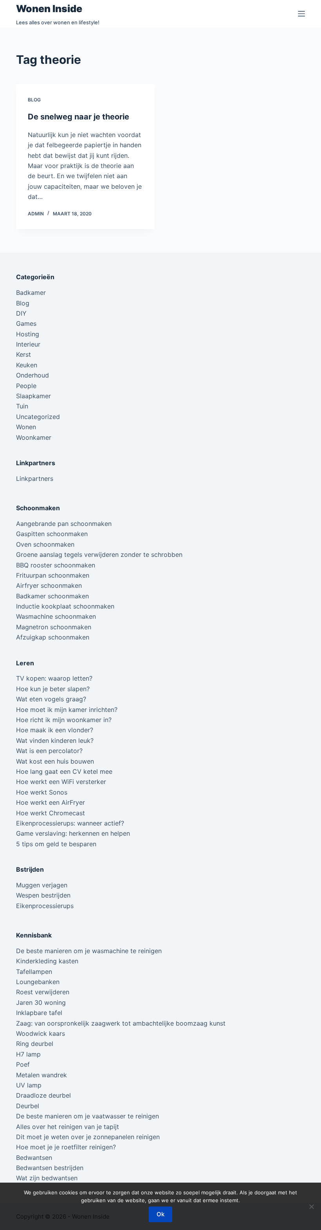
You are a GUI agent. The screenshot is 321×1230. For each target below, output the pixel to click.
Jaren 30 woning (41, 1002)
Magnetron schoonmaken (53, 627)
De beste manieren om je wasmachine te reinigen (89, 951)
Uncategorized (38, 417)
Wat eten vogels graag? (51, 699)
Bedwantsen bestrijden (49, 1168)
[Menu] (301, 13)
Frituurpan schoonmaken (52, 575)
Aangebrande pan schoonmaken (64, 523)
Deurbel (27, 1106)
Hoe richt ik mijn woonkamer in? (64, 720)
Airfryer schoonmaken (49, 585)
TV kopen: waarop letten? (54, 678)
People (26, 386)
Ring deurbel (34, 1044)
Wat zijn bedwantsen (47, 1178)
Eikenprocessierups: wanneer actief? (70, 823)
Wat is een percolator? (49, 751)
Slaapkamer (33, 396)
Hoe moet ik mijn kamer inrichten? (66, 709)
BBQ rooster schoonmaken (55, 565)
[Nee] (311, 1206)
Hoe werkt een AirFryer (50, 802)
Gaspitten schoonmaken (52, 534)
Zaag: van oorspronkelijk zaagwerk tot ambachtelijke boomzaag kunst (120, 1023)
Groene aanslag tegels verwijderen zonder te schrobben (99, 554)
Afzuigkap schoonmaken (52, 637)
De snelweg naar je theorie (78, 116)
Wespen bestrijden (43, 895)
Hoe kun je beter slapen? (53, 689)
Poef (23, 1064)
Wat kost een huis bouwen (55, 761)
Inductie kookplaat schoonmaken (65, 606)
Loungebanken (38, 982)
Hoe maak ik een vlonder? (54, 730)
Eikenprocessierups (45, 906)
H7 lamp (28, 1054)
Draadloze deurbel (43, 1095)
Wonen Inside (49, 8)
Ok (160, 1214)
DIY (21, 313)
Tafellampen (34, 971)
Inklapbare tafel (39, 1013)
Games (26, 323)
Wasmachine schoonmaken (56, 616)
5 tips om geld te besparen (56, 844)
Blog (34, 100)
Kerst (23, 354)
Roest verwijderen (42, 992)
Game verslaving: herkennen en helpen (73, 833)
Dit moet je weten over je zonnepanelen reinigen (88, 1137)
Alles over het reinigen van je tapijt (67, 1127)
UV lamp (28, 1085)
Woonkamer (33, 437)
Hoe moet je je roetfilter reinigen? (66, 1147)
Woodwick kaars (40, 1033)
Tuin (22, 406)
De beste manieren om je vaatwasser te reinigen (87, 1116)
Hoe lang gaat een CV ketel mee (64, 771)
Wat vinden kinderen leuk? (55, 740)
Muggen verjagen (41, 885)
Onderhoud (32, 375)
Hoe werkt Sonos (41, 792)
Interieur (28, 344)
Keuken (26, 365)
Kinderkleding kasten (47, 961)
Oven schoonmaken (45, 544)
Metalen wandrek (41, 1075)
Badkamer (31, 292)
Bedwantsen (34, 1157)
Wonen (26, 427)
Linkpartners (34, 478)
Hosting (27, 334)
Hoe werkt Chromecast (50, 813)
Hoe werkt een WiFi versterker (61, 782)
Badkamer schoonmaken (52, 596)
